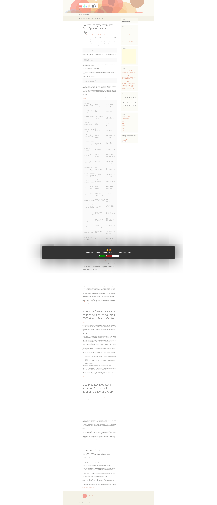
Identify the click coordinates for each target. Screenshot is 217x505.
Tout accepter (102, 255)
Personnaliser (115, 255)
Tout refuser (108, 255)
